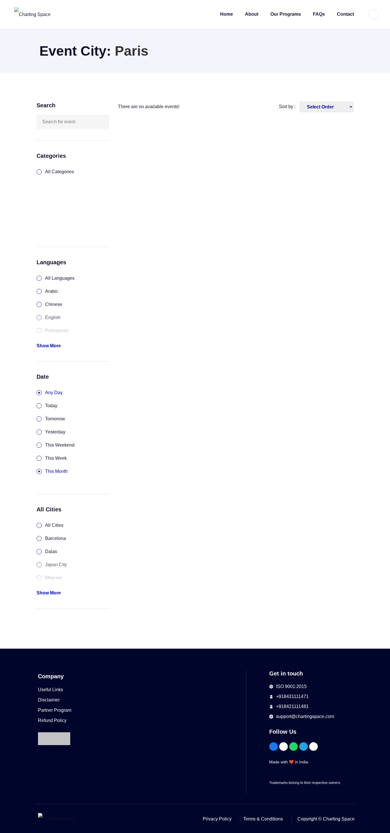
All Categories (59, 171)
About (251, 14)
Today (51, 405)
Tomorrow (55, 418)
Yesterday (55, 431)
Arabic (51, 291)
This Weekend (60, 445)
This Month (56, 471)
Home (226, 14)
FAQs (319, 14)
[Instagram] (283, 746)
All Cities (54, 525)
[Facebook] (273, 746)
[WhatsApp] (293, 746)
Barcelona (55, 538)
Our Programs (285, 14)
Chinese (53, 304)
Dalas (51, 551)
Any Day (54, 392)
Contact (345, 14)
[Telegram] (303, 746)
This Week (56, 458)
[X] (313, 746)
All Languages (60, 278)
